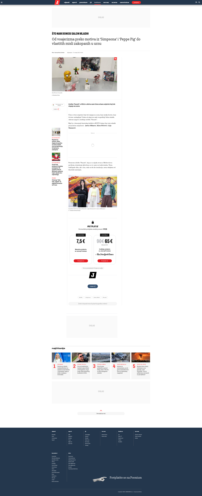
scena (137, 431)
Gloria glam (54, 470)
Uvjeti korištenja (71, 458)
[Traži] (199, 2)
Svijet (53, 436)
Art (119, 434)
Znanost (86, 436)
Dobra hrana (54, 467)
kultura (120, 431)
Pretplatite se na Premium (126, 478)
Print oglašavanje (71, 465)
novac (104, 431)
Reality (136, 438)
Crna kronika (54, 438)
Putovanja (87, 441)
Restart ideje (104, 436)
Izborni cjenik (71, 461)
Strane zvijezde (138, 436)
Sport (74, 2)
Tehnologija (87, 434)
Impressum (70, 456)
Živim (53, 474)
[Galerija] (84, 74)
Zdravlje (86, 438)
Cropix (53, 479)
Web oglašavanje (71, 463)
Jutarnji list (54, 456)
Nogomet (70, 436)
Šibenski (53, 477)
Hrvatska (53, 434)
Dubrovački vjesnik (55, 472)
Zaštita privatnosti (72, 460)
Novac (106, 2)
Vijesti (66, 2)
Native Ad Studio (55, 481)
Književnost (120, 438)
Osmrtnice (124, 2)
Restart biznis (104, 434)
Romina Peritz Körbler (59, 52)
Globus (53, 461)
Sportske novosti (55, 460)
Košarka (70, 438)
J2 (91, 2)
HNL (69, 434)
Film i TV (120, 436)
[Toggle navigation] (1, 2)
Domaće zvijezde (138, 434)
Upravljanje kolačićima (73, 468)
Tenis (69, 440)
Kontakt (70, 467)
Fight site (70, 441)
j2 (85, 431)
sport (70, 431)
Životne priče (87, 443)
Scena (114, 2)
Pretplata (136, 2)
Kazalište (120, 441)
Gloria (53, 468)
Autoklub (54, 463)
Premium (83, 2)
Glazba (119, 440)
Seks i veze (87, 440)
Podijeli (55, 109)
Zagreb (53, 440)
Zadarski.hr (54, 476)
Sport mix (70, 443)
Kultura (97, 2)
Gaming (86, 445)
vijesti (54, 431)
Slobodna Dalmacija (56, 458)
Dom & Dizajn (54, 465)
